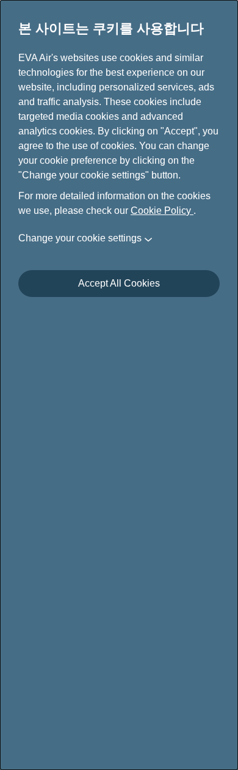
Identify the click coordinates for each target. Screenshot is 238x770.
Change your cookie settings (80, 238)
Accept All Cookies (119, 283)
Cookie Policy (162, 210)
